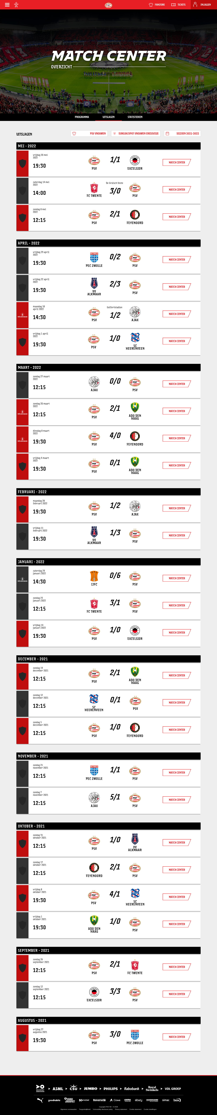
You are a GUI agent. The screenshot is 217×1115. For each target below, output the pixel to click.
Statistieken (135, 117)
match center (177, 162)
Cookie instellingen (150, 1109)
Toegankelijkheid (84, 1109)
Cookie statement (135, 1109)
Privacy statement (121, 1109)
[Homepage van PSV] (108, 5)
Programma (82, 117)
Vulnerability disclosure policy (103, 1109)
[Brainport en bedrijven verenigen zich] (108, 1088)
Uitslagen (109, 117)
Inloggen (206, 4)
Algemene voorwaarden (69, 1109)
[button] (7, 4)
